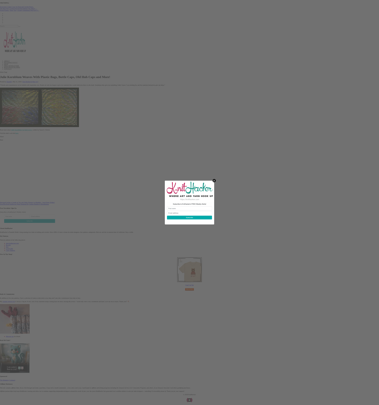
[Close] (214, 180)
